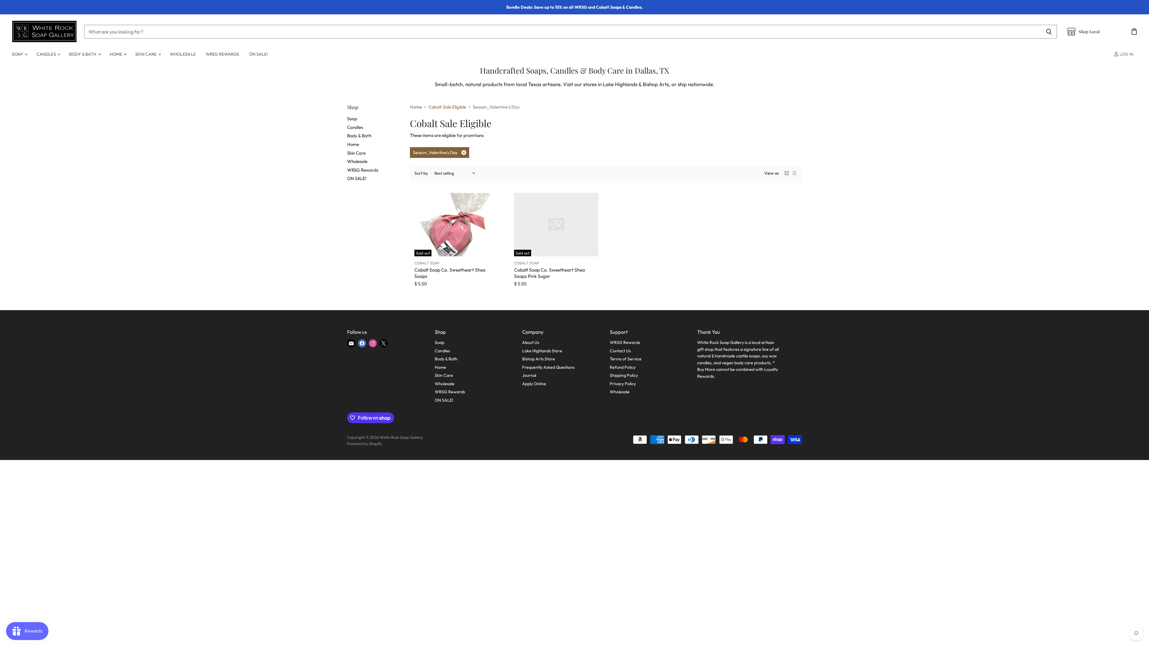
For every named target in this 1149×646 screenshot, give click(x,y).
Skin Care (146, 54)
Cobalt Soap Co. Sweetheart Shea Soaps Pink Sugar (549, 273)
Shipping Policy (624, 375)
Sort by (421, 173)
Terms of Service (626, 359)
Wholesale (183, 54)
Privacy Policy (623, 383)
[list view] (794, 173)
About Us (530, 342)
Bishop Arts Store (538, 359)
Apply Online (534, 383)
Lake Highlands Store (542, 351)
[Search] (1049, 32)
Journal (529, 375)
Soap (18, 54)
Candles (47, 54)
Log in (1126, 54)
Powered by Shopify (364, 443)
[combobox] (562, 32)
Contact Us (620, 351)
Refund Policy (623, 367)
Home (116, 54)
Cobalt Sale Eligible (447, 106)
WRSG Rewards (222, 54)
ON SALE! (258, 54)
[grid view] (787, 173)
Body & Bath (83, 54)
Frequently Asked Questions (548, 367)
